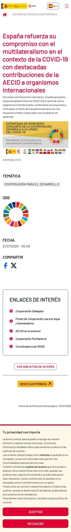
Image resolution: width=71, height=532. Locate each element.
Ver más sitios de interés (35, 366)
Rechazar (35, 524)
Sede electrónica (33, 384)
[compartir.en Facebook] (6, 265)
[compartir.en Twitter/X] (14, 265)
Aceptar (35, 512)
